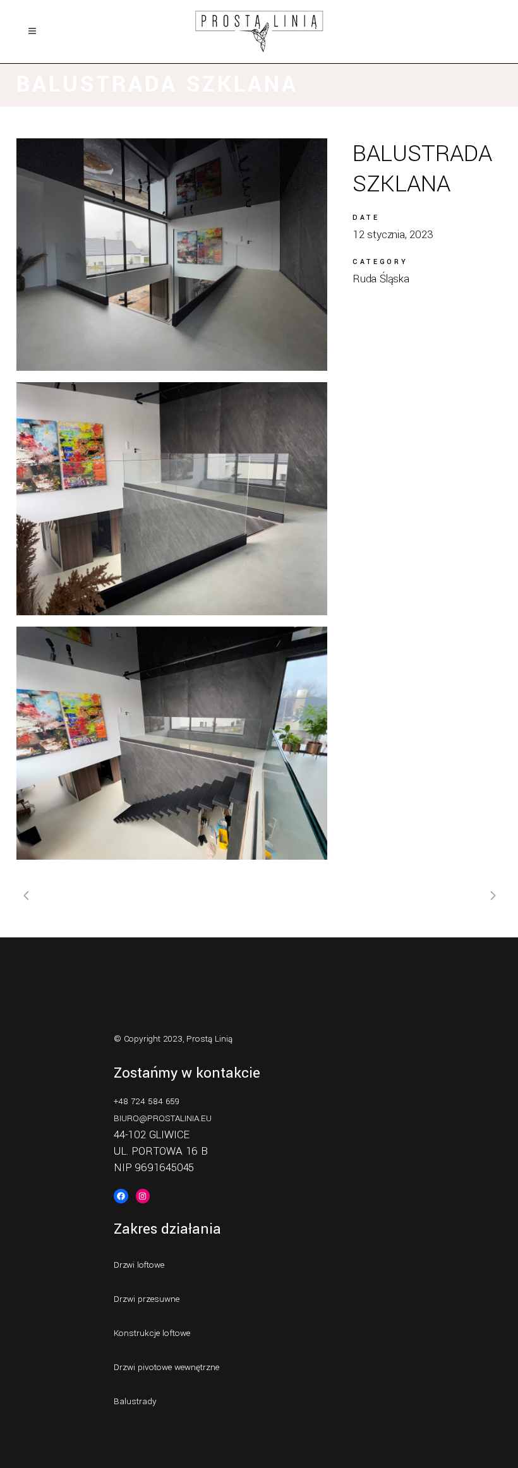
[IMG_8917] (171, 254)
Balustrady (135, 1401)
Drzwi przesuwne (146, 1299)
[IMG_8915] (171, 498)
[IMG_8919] (171, 743)
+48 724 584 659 (146, 1101)
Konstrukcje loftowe (152, 1333)
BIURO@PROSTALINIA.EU (163, 1118)
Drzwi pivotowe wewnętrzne (166, 1367)
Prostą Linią (209, 1039)
